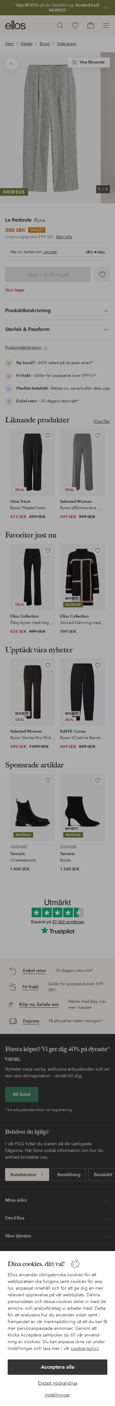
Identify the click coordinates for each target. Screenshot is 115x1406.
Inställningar (57, 1395)
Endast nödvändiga (57, 1383)
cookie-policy (85, 1348)
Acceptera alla (57, 1367)
